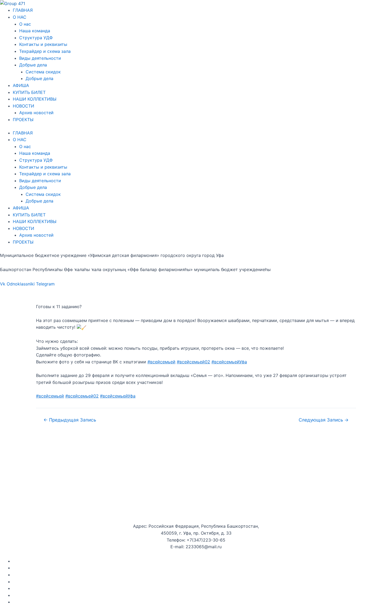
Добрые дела (33, 64)
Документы (25, 561)
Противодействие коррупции (44, 574)
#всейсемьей (161, 361)
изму (73, 595)
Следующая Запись (324, 420)
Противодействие (32, 595)
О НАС (19, 17)
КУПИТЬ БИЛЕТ (29, 92)
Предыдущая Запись (69, 420)
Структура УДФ (36, 37)
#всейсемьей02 (193, 361)
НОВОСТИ (23, 106)
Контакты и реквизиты (43, 44)
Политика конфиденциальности (46, 581)
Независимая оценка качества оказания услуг (62, 588)
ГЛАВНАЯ (23, 10)
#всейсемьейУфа (229, 361)
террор (59, 595)
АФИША (21, 85)
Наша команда (34, 30)
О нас (25, 24)
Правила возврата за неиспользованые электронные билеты (77, 602)
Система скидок (43, 71)
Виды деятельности (40, 58)
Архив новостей (36, 112)
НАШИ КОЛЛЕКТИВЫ (35, 99)
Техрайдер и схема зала (45, 51)
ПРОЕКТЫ (23, 119)
